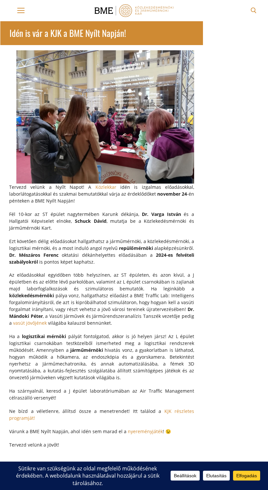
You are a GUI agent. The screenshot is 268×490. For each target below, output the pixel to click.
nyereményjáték (145, 431)
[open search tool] (254, 10)
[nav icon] (20, 10)
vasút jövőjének (30, 323)
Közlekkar (105, 187)
